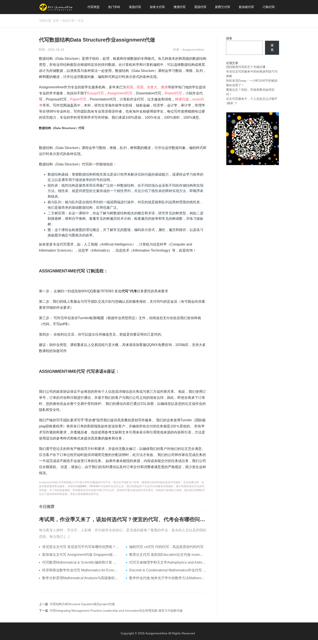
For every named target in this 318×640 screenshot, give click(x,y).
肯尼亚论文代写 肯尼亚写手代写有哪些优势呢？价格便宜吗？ (80, 547)
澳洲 (164, 87)
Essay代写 (95, 93)
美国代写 (135, 7)
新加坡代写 (246, 7)
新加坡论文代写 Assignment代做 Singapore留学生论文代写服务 (80, 554)
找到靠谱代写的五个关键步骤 (245, 67)
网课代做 (182, 99)
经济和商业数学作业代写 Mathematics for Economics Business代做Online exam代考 (80, 570)
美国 (129, 87)
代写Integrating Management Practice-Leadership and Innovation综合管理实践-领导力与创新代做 (116, 610)
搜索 (229, 38)
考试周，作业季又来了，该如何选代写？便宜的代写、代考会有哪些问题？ (122, 519)
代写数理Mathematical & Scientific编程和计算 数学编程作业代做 (80, 562)
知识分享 (68, 20)
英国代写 (200, 7)
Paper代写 (78, 99)
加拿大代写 (157, 7)
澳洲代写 (179, 7)
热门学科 (114, 7)
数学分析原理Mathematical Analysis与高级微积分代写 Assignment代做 (80, 578)
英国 (140, 87)
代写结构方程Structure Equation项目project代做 (82, 604)
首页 (56, 20)
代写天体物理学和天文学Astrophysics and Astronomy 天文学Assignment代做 (167, 562)
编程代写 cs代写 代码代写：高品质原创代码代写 (166, 547)
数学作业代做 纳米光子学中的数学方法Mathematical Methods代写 (167, 578)
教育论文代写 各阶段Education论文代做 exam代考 (167, 554)
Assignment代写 (119, 93)
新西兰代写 (222, 7)
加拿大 (152, 87)
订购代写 (269, 7)
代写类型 (93, 7)
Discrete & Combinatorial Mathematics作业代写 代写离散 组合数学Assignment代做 (167, 570)
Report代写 (173, 93)
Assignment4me (156, 633)
